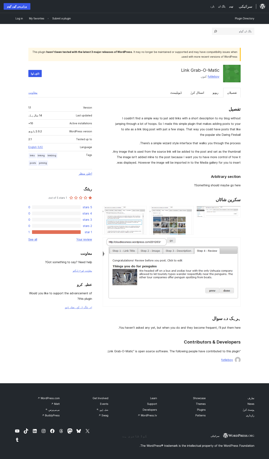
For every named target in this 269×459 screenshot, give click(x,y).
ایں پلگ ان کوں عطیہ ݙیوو (78, 307)
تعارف (251, 398)
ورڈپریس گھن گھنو (17, 6)
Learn (153, 398)
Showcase (199, 398)
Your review (84, 239)
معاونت (33, 92)
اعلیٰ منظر (85, 173)
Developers (150, 409)
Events (104, 403)
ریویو (215, 92)
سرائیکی (215, 435)
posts (33, 163)
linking (41, 155)
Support (152, 403)
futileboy (213, 76)
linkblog (52, 155)
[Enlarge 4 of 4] (236, 242)
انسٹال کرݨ (197, 92)
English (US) (35, 147)
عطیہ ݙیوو (102, 409)
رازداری (250, 415)
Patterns (200, 415)
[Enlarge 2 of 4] (188, 211)
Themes (201, 403)
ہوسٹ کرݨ (248, 409)
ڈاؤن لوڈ (35, 73)
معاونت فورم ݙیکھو (82, 270)
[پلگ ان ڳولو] (215, 31)
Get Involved (100, 398)
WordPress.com (49, 398)
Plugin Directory (244, 18)
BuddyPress (51, 415)
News (251, 403)
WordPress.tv (147, 415)
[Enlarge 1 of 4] (236, 211)
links (32, 155)
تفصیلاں (232, 92)
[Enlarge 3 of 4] (142, 211)
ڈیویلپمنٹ (176, 92)
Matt (55, 403)
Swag (103, 415)
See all (32, 239)
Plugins (201, 409)
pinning (43, 163)
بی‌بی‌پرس (52, 409)
